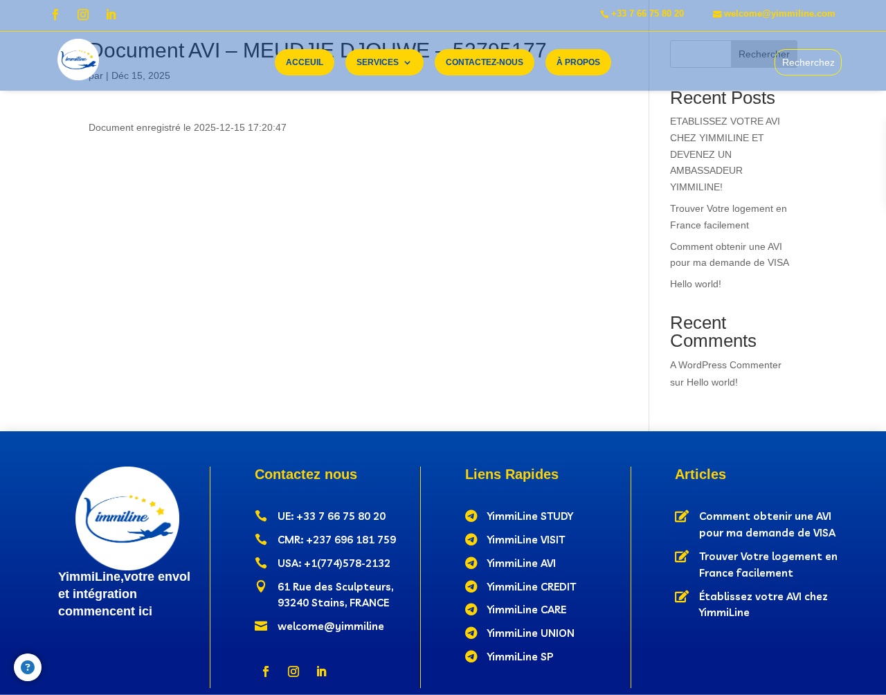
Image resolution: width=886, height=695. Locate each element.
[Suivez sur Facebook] (55, 14)
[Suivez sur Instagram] (83, 14)
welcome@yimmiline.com (779, 14)
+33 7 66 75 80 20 (647, 14)
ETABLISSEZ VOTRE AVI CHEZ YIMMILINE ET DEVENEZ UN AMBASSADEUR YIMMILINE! (725, 154)
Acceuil (304, 62)
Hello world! (695, 283)
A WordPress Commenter (725, 364)
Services (377, 62)
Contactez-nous (484, 62)
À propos (578, 62)
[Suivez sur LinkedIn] (111, 14)
